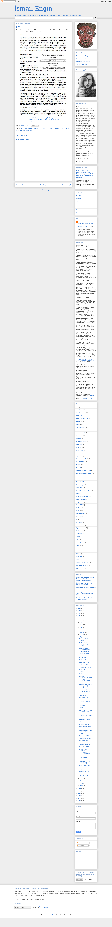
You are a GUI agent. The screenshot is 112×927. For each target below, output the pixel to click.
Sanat (44, 128)
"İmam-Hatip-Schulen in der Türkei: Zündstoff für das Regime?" (86, 359)
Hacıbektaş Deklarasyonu (83, 490)
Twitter (78, 201)
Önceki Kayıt (66, 185)
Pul (77, 519)
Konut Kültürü (80, 505)
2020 (79, 615)
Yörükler (78, 554)
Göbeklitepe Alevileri (85, 738)
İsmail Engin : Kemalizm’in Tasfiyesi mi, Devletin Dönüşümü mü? (86, 588)
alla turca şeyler (83, 721)
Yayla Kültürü (80, 548)
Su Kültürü (79, 530)
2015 (79, 795)
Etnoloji (35, 128)
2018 (79, 788)
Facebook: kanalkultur (82, 58)
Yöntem (78, 551)
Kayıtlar (80, 843)
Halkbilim (78, 493)
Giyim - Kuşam (80, 484)
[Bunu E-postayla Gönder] (31, 126)
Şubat (81, 783)
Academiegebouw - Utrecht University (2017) (84, 691)
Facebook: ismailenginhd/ (83, 56)
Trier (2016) (82, 705)
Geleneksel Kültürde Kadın (83, 473)
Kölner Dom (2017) (84, 746)
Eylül (81, 627)
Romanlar (79, 522)
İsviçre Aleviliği (80, 568)
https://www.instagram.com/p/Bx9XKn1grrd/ (43, 118)
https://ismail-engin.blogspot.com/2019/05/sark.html (43, 121)
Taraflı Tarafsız (83, 695)
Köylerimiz (79, 507)
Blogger (54, 914)
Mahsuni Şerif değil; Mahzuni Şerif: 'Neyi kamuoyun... (85, 715)
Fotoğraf (78, 467)
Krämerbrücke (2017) (85, 724)
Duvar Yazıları (80, 461)
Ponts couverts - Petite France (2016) (85, 710)
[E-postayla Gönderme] (28, 125)
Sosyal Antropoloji (28, 130)
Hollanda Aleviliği (81, 499)
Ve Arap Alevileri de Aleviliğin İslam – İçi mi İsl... (85, 644)
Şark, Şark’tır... (83, 659)
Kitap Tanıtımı (80, 502)
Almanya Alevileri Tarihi (82, 430)
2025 (79, 610)
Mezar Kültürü (80, 513)
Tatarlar (78, 536)
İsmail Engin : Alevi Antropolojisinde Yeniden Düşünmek (86, 598)
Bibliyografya (79, 453)
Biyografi (78, 456)
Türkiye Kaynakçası (88, 398)
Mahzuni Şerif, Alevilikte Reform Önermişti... (84, 701)
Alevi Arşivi (79, 410)
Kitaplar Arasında (84, 769)
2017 (79, 791)
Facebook (79, 204)
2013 (79, 800)
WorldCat (91, 395)
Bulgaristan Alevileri (81, 458)
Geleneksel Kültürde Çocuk (83, 479)
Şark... (81, 673)
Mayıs (81, 637)
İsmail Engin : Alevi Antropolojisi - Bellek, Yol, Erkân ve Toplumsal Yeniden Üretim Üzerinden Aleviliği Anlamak (85, 174)
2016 (79, 793)
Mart (81, 780)
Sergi (47, 128)
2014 (79, 798)
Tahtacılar (79, 533)
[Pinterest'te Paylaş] (38, 126)
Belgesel (30, 128)
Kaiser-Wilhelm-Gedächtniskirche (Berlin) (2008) (84, 649)
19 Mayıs (81, 707)
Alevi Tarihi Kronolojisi (82, 418)
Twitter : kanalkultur (81, 64)
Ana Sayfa (43, 185)
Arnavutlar (79, 438)
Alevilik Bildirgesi (80, 427)
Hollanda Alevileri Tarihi (82, 496)
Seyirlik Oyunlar (80, 525)
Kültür (39, 128)
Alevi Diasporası (80, 412)
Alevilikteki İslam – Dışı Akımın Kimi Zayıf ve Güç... (85, 732)
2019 (79, 618)
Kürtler (78, 510)
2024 (79, 613)
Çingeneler (79, 556)
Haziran (82, 634)
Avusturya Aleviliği (81, 441)
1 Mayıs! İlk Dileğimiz (85, 775)
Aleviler (78, 421)
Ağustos (82, 629)
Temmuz (82, 632)
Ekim (81, 625)
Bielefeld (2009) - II (84, 719)
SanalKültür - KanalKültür (85, 222)
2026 (79, 608)
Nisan (81, 778)
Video (77, 545)
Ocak (81, 785)
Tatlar (77, 539)
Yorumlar (81, 845)
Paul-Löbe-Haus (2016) (83, 741)
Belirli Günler (79, 450)
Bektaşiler (79, 444)
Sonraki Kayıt (20, 185)
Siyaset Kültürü (54, 128)
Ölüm (77, 559)
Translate (45, 907)
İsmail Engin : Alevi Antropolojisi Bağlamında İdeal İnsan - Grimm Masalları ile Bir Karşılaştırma (85, 579)
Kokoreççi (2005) (84, 735)
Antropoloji (24, 128)
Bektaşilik (78, 447)
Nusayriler (79, 516)
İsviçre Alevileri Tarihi (82, 565)
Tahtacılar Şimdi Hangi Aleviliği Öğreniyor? (85, 762)
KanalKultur (79, 212)
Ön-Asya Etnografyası (82, 562)
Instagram (79, 198)
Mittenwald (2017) (84, 662)
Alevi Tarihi (79, 415)
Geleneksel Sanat (81, 482)
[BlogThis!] (33, 126)
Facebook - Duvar (81, 207)
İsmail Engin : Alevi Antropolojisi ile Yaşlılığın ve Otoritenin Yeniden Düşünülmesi (86, 225)
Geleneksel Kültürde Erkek (83, 470)
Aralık (81, 620)
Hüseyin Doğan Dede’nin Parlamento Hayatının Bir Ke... (85, 751)
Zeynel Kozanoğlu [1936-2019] (84, 654)
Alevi (77, 407)
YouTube (78, 210)
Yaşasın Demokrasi (84, 744)
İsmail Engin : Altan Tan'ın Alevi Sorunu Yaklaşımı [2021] (84, 583)
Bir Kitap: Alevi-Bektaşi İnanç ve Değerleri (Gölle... (85, 686)
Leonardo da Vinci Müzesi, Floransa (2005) (84, 757)
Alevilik (78, 424)
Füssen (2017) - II (84, 657)
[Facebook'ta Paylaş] (36, 126)
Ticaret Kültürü (80, 542)
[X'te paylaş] (35, 126)
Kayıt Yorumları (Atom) (45, 190)
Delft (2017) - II (83, 697)
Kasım (82, 622)
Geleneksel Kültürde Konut (83, 476)
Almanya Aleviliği (80, 433)
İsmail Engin (33, 9)
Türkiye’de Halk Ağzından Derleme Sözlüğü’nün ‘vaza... (85, 666)
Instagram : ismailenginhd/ (83, 61)
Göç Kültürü (79, 487)
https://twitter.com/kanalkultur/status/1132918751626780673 (43, 119)
